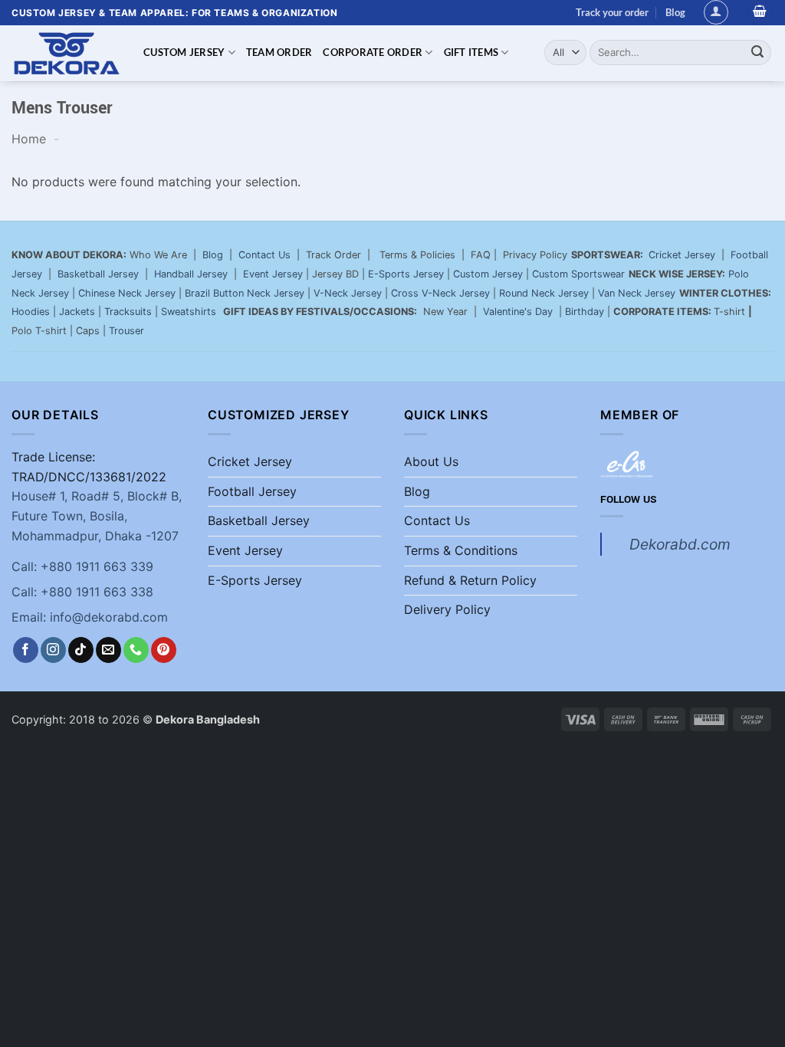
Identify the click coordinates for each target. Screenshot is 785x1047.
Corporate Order (372, 52)
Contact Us (264, 255)
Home (28, 138)
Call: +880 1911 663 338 (82, 591)
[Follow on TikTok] (81, 650)
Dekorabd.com (680, 544)
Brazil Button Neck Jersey (244, 293)
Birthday (584, 311)
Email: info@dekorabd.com (89, 617)
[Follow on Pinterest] (163, 650)
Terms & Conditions (460, 550)
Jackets (77, 311)
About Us (431, 461)
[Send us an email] (108, 650)
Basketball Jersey (98, 274)
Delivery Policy (447, 609)
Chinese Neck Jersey (127, 293)
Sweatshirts (190, 311)
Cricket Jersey (682, 255)
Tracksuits (128, 311)
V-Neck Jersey (348, 293)
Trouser (126, 330)
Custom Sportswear (578, 274)
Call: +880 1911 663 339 (82, 566)
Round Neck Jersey (544, 293)
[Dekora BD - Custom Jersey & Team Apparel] (65, 53)
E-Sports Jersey (406, 274)
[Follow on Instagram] (53, 650)
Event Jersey (273, 274)
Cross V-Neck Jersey (440, 293)
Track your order (612, 12)
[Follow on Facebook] (25, 650)
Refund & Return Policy (470, 580)
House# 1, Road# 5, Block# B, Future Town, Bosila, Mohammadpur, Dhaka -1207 (96, 515)
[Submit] (757, 52)
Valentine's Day (518, 311)
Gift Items (471, 52)
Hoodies (30, 311)
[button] (716, 12)
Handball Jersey (191, 274)
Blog (675, 12)
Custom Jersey (184, 52)
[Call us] (136, 650)
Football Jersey (252, 491)
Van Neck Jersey (636, 293)
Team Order (279, 52)
